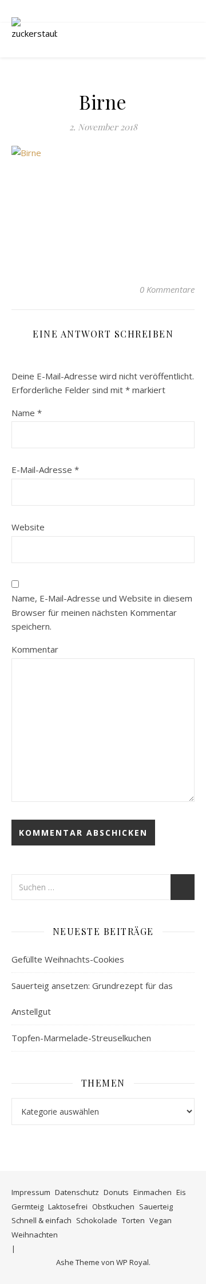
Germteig (27, 1206)
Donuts (116, 1192)
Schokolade (96, 1220)
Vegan (160, 1220)
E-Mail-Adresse (45, 469)
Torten (133, 1220)
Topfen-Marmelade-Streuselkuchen (81, 1038)
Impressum (30, 1192)
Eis (181, 1192)
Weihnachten (34, 1234)
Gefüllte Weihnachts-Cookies (67, 959)
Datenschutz (77, 1192)
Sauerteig (156, 1206)
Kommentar (34, 649)
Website (28, 527)
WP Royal (132, 1262)
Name (26, 412)
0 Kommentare (167, 289)
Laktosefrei (68, 1206)
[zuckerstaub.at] (34, 40)
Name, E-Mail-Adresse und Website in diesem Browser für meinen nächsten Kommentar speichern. (101, 612)
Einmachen (152, 1192)
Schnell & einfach (41, 1220)
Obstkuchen (113, 1206)
